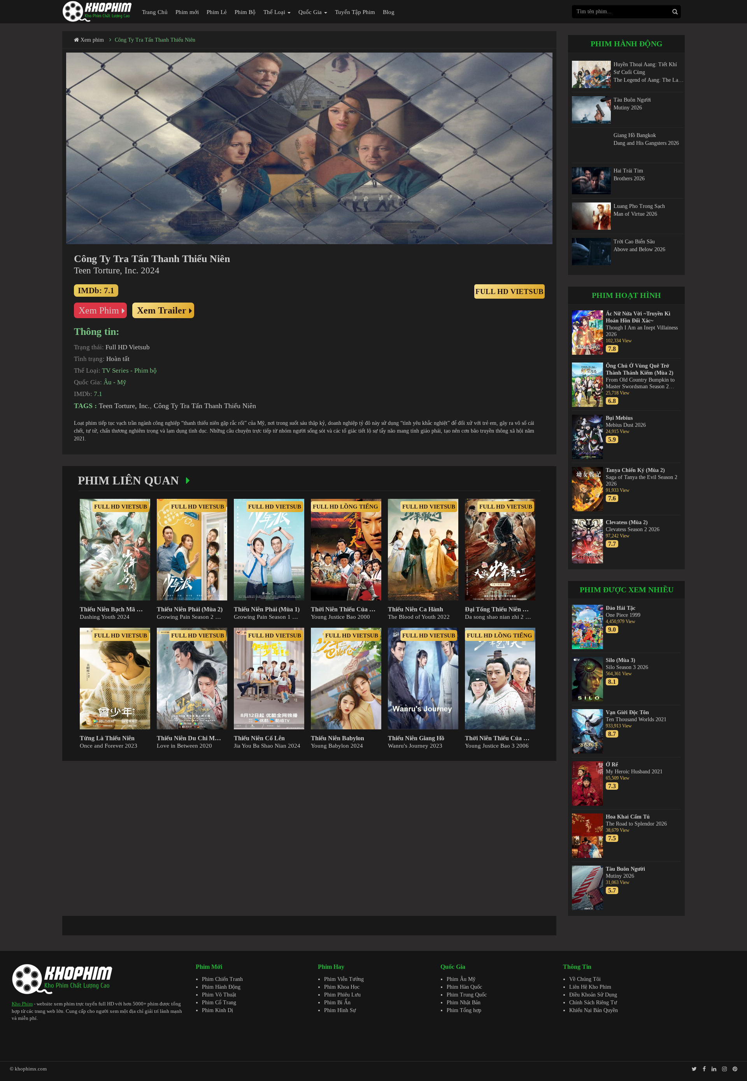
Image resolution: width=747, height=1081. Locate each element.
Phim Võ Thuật (219, 995)
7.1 (98, 394)
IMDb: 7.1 (96, 290)
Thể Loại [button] (275, 12)
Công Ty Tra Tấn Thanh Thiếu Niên (155, 40)
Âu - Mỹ (114, 382)
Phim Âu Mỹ (461, 979)
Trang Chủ (155, 12)
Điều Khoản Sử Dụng (593, 995)
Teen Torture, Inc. (124, 406)
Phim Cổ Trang (219, 1002)
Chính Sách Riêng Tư (593, 1002)
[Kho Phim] (97, 11)
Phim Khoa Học (341, 987)
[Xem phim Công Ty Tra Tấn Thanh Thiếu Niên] (309, 148)
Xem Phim (99, 310)
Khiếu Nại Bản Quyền (593, 1010)
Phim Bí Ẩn (337, 1002)
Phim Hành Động (221, 987)
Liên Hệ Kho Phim (590, 987)
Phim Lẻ (217, 12)
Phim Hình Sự (340, 1010)
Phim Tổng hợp (464, 1010)
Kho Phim (22, 1004)
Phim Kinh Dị (217, 1010)
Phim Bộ (245, 12)
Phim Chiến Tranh (222, 979)
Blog (389, 12)
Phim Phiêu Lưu (342, 995)
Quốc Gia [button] (310, 12)
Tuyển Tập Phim (355, 12)
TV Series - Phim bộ (129, 370)
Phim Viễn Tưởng (344, 979)
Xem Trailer (161, 310)
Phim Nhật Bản (463, 1002)
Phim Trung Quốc (467, 995)
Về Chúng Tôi (585, 979)
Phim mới (187, 12)
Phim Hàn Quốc (464, 987)
